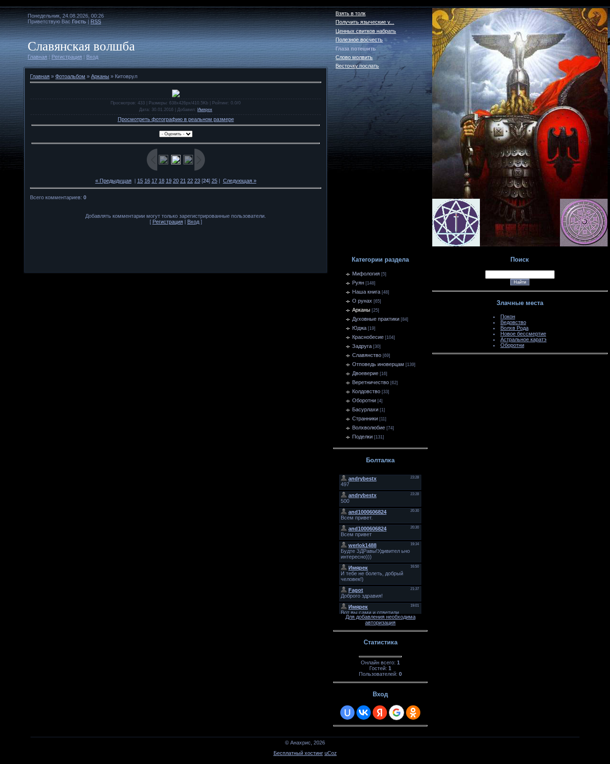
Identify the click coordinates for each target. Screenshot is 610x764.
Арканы (100, 76)
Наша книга (366, 292)
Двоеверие (365, 373)
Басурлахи (365, 409)
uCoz (331, 753)
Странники (365, 418)
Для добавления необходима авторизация (381, 619)
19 (169, 180)
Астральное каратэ (523, 339)
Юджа (359, 328)
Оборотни (364, 400)
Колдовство (366, 391)
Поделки (362, 436)
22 (190, 180)
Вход (92, 57)
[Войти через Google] (396, 712)
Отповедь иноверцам (378, 364)
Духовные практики (375, 319)
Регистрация (66, 57)
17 (154, 180)
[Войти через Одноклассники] (413, 712)
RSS (96, 21)
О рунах (362, 301)
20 (176, 180)
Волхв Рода (514, 328)
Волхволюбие (368, 427)
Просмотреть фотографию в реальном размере (176, 119)
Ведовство (513, 322)
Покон (507, 316)
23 (197, 180)
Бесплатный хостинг (298, 753)
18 (161, 180)
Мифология (366, 273)
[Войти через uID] (347, 712)
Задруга (362, 346)
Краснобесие (368, 337)
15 (140, 180)
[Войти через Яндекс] (380, 712)
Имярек (204, 109)
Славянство (366, 355)
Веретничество (370, 382)
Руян (358, 282)
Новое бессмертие (523, 333)
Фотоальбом (70, 76)
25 (214, 180)
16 (147, 180)
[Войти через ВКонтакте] (363, 712)
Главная (37, 57)
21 (183, 180)
